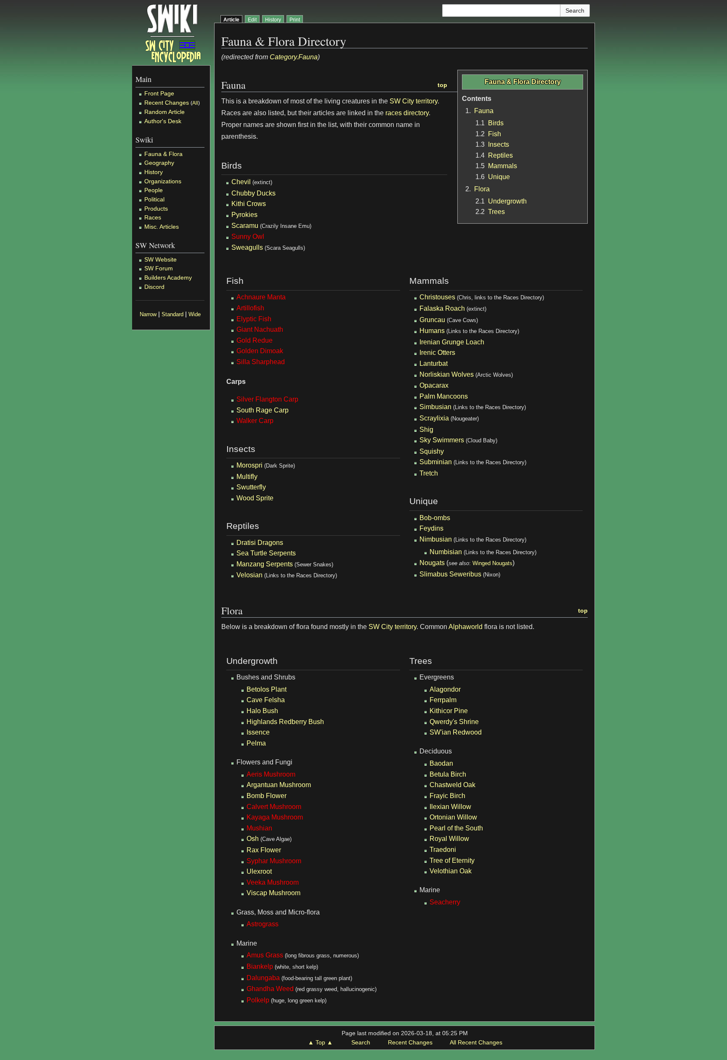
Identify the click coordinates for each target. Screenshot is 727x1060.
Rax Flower (264, 850)
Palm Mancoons (443, 396)
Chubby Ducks (253, 193)
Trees (496, 211)
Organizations (162, 181)
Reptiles (500, 155)
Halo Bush (262, 710)
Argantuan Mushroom (279, 784)
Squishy (431, 451)
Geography (159, 162)
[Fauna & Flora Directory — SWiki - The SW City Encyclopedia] (173, 32)
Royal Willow (449, 838)
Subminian (435, 461)
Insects (498, 144)
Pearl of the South (456, 828)
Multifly (246, 476)
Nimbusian (435, 539)
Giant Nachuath (259, 329)
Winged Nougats (492, 563)
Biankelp (260, 966)
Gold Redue (254, 340)
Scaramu (244, 225)
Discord (154, 286)
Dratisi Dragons (259, 542)
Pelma (256, 743)
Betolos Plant (267, 689)
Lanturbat (433, 363)
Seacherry (445, 902)
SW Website (160, 259)
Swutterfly (251, 487)
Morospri (249, 465)
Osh (253, 838)
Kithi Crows (248, 203)
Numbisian (446, 551)
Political (154, 199)
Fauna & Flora (163, 154)
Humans (432, 330)
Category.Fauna (294, 57)
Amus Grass (265, 955)
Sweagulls (247, 247)
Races (152, 217)
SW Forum (158, 268)
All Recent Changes (476, 1042)
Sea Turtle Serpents (266, 553)
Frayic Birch (447, 795)
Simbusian (435, 406)
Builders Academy (168, 277)
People (153, 190)
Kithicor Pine (449, 710)
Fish (494, 133)
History (153, 172)
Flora (482, 189)
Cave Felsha (266, 699)
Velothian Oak (451, 871)
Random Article (164, 111)
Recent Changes (166, 102)
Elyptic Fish (253, 318)
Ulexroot (259, 871)
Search (360, 1042)
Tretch (428, 473)
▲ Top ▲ (320, 1042)
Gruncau (432, 319)
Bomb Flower (267, 795)
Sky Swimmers (441, 440)
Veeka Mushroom (273, 882)
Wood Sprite (254, 498)
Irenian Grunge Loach (451, 342)
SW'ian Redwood (456, 732)
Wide (194, 314)
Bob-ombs (434, 517)
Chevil (241, 181)
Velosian (249, 575)
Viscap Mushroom (273, 892)
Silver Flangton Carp (267, 399)
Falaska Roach (442, 308)
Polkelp (258, 1000)
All (195, 103)
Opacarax (433, 385)
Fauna (484, 110)
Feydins (431, 528)
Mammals (502, 165)
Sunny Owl (247, 236)
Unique (499, 176)
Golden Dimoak (259, 350)
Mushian (259, 828)
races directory (407, 112)
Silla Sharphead (260, 361)
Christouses (437, 297)
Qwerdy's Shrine (454, 721)
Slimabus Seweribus (450, 574)
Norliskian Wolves (446, 374)
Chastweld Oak (452, 784)
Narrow (148, 314)
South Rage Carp (262, 410)
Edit (252, 20)
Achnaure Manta (261, 297)
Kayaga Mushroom (275, 817)
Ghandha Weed (270, 988)
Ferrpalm (443, 699)
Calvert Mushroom (274, 806)
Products (156, 208)
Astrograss (263, 924)
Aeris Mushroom (271, 774)
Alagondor (445, 689)
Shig (426, 429)
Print (294, 20)
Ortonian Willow (453, 817)
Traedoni (443, 849)
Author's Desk (162, 121)
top (442, 85)
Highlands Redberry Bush (285, 721)
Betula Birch (448, 774)
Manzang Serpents (264, 564)
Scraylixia (434, 418)
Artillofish (250, 308)
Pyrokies (244, 214)
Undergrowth (507, 201)
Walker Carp (254, 420)
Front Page (159, 93)
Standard (172, 314)
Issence (258, 732)
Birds (496, 123)
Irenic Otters (437, 352)
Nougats (432, 562)
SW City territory (414, 101)
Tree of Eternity (452, 860)
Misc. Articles (161, 226)
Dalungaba (263, 977)
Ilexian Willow (450, 806)
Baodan (441, 763)
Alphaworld (465, 626)
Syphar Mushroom (274, 860)
